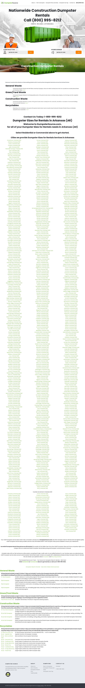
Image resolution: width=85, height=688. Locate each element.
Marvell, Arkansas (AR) (14, 429)
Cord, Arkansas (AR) (14, 466)
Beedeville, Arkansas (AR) (70, 371)
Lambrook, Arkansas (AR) (14, 422)
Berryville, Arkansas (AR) (42, 412)
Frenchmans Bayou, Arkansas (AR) (42, 429)
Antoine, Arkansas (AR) (71, 271)
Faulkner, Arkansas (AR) (14, 531)
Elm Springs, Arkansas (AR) (14, 449)
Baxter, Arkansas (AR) (14, 497)
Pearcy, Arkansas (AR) (42, 434)
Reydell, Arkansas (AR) (42, 216)
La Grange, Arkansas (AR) (14, 284)
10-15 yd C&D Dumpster (7, 610)
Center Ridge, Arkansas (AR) (14, 303)
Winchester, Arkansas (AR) (71, 191)
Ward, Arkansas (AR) (70, 439)
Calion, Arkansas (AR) (70, 317)
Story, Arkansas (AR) (42, 488)
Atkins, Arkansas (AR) (42, 145)
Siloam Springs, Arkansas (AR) (71, 261)
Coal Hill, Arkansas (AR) (42, 368)
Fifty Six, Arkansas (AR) (42, 312)
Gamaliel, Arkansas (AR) (14, 329)
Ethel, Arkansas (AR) (42, 442)
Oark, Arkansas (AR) (14, 150)
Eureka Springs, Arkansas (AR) (42, 381)
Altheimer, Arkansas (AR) (70, 189)
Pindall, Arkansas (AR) (42, 220)
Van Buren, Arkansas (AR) (70, 412)
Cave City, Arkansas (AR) (14, 220)
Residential (25, 562)
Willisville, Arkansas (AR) (42, 340)
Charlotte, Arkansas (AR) (42, 385)
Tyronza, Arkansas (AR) (71, 284)
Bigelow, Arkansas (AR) (42, 379)
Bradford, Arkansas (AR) (14, 296)
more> (24, 90)
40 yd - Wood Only (6, 650)
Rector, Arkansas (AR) (71, 247)
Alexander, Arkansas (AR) (14, 232)
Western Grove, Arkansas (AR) (71, 266)
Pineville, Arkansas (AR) (42, 172)
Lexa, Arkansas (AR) (42, 167)
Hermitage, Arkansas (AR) (71, 296)
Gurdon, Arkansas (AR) (14, 278)
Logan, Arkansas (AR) (42, 519)
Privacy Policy (40, 685)
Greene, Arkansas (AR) (42, 495)
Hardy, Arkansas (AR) (42, 323)
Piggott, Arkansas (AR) (14, 203)
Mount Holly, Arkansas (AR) (42, 454)
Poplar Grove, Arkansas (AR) (70, 194)
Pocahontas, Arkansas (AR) (71, 356)
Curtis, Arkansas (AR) (42, 400)
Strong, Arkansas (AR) (14, 335)
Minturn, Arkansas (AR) (71, 184)
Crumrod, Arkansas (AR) (70, 376)
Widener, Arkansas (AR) (42, 179)
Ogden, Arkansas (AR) (42, 386)
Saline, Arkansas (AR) (70, 511)
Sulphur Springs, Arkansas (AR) (42, 235)
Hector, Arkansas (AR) (71, 458)
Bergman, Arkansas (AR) (14, 154)
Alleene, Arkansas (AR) (42, 233)
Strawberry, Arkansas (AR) (71, 373)
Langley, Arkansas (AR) (42, 315)
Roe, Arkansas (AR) (42, 308)
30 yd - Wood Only (6, 645)
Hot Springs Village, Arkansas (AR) (42, 459)
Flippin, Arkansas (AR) (14, 463)
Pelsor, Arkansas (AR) (70, 346)
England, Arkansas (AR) (71, 281)
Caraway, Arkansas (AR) (14, 222)
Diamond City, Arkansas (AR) (42, 469)
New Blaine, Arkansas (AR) (42, 210)
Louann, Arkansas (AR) (71, 267)
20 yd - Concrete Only (7, 639)
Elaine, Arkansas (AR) (14, 427)
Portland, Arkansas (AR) (14, 405)
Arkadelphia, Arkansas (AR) (14, 468)
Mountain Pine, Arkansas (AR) (42, 230)
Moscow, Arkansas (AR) (71, 449)
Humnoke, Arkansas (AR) (42, 166)
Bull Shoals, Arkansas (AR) (71, 198)
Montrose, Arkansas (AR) (42, 388)
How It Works (34, 668)
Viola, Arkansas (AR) (14, 349)
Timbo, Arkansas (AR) (42, 191)
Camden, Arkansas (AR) (42, 396)
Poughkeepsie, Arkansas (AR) (42, 222)
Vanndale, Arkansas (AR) (14, 164)
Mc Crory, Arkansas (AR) (14, 369)
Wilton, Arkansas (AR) (14, 206)
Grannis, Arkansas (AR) (14, 403)
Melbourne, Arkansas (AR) (42, 303)
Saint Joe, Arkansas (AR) (42, 363)
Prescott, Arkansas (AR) (71, 164)
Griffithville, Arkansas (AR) (42, 225)
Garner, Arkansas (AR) (71, 437)
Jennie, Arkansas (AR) (42, 305)
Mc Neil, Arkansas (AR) (71, 235)
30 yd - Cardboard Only (7, 641)
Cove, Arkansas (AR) (42, 142)
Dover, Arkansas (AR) (14, 413)
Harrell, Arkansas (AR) (71, 199)
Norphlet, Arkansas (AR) (42, 437)
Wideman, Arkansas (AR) (70, 395)
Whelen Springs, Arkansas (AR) (14, 407)
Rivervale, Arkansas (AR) (42, 346)
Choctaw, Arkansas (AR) (70, 351)
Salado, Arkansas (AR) (71, 469)
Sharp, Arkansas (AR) (70, 519)
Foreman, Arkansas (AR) (14, 169)
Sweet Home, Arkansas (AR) (14, 205)
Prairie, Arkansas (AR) (70, 504)
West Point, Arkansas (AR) (14, 159)
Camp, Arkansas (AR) (14, 357)
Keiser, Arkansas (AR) (14, 237)
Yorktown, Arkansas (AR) (70, 205)
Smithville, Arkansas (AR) (42, 271)
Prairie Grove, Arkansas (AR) (42, 344)
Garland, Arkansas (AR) (14, 536)
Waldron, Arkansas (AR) (14, 215)
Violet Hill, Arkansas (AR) (42, 244)
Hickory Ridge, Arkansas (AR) (70, 291)
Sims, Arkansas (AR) (14, 417)
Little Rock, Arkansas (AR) (70, 162)
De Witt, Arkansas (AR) (42, 194)
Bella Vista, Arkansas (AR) (42, 184)
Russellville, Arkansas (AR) (14, 456)
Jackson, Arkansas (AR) (42, 505)
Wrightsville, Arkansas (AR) (14, 481)
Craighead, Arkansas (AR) (14, 519)
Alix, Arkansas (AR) (14, 160)
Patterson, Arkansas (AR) (70, 313)
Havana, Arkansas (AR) (14, 410)
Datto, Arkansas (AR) (70, 152)
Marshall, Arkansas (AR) (42, 237)
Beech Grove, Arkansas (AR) (70, 264)
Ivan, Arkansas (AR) (14, 420)
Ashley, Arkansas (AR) (14, 495)
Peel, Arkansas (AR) (42, 152)
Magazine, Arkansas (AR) (70, 276)
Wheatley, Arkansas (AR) (42, 247)
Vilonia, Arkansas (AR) (14, 201)
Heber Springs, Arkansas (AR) (14, 298)
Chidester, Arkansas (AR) (42, 318)
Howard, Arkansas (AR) (42, 500)
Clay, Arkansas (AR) (14, 511)
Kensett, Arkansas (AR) (42, 334)
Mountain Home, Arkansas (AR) (14, 283)
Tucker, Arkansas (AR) (42, 439)
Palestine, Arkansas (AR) (70, 483)
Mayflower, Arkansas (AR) (42, 407)
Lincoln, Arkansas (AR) (14, 216)
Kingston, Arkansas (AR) (71, 461)
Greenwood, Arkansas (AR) (14, 249)
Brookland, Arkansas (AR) (14, 337)
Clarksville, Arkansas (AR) (70, 364)
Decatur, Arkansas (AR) (42, 206)
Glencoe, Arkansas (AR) (71, 383)
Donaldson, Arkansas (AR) (71, 446)
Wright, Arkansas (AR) (42, 183)
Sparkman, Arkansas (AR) (42, 259)
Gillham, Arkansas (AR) (42, 464)
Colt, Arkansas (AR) (71, 172)
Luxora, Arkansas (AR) (42, 150)
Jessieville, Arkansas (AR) (42, 427)
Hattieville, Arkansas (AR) (70, 206)
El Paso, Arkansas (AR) (42, 420)
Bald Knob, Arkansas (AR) (14, 325)
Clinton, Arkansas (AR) (14, 305)
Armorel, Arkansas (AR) (42, 327)
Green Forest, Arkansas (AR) (14, 300)
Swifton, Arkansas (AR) (71, 155)
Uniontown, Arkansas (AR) (71, 308)
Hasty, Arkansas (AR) (70, 254)
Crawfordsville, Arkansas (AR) (71, 278)
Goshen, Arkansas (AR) (71, 269)
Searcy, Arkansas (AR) (71, 315)
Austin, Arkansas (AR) (42, 402)
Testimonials (34, 673)
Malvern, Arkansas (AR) (14, 271)
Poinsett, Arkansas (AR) (71, 499)
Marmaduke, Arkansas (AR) (14, 259)
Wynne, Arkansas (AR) (14, 257)
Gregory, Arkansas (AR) (42, 188)
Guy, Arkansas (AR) (42, 471)
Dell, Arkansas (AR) (14, 179)
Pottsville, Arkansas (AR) (14, 436)
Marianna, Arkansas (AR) (42, 354)
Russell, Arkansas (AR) (14, 464)
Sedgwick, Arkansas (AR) (42, 266)
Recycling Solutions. (56, 556)
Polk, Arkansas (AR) (71, 500)
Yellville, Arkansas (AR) (14, 210)
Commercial (33, 562)
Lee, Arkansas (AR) (42, 514)
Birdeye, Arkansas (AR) (71, 442)
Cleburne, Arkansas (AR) (14, 512)
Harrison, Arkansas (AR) (42, 281)
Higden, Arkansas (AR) (42, 376)
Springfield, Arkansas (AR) (42, 286)
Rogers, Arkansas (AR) (14, 412)
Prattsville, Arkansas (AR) (14, 295)
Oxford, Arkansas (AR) (71, 183)
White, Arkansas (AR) (70, 528)
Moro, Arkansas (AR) (42, 239)
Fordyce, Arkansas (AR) (14, 145)
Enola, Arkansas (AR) (42, 269)
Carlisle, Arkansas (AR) (42, 458)
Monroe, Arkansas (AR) (42, 274)
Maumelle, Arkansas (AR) (70, 388)
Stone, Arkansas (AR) (70, 521)
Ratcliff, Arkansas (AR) (71, 223)
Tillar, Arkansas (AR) (14, 152)
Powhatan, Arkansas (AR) (14, 454)
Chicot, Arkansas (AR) (14, 507)
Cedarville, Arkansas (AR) (14, 196)
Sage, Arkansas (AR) (71, 463)
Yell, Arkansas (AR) (71, 531)
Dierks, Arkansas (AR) (70, 454)
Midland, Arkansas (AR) (71, 480)
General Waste (7, 570)
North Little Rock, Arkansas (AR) (14, 393)
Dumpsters (46, 556)
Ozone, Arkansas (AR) (14, 213)
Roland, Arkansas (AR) (42, 356)
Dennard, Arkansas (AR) (42, 276)
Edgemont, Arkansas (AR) (42, 267)
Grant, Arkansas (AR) (42, 494)
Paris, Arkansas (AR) (71, 436)
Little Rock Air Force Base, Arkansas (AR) (42, 250)
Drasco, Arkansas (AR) (71, 306)
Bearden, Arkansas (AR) (42, 383)
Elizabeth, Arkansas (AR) (42, 446)
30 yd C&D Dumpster (6, 617)
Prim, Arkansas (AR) (14, 447)
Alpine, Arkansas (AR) (42, 325)
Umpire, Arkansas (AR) (71, 213)
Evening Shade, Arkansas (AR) (42, 405)
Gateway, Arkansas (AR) (70, 344)
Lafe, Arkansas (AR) (71, 335)
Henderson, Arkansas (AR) (71, 478)
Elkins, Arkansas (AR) (42, 378)
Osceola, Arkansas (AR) (42, 390)
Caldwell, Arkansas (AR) (14, 252)
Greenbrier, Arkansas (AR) (14, 395)
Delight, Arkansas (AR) (42, 456)
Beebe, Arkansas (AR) (14, 171)
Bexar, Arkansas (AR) (42, 298)
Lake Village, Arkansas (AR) (71, 422)
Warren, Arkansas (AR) (14, 293)
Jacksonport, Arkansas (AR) (70, 359)
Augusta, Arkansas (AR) (14, 398)
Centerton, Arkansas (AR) (14, 306)
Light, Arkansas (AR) (14, 147)
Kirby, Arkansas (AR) (71, 147)
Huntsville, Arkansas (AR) (14, 184)
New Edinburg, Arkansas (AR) (14, 167)
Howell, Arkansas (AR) (71, 320)
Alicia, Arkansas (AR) (70, 274)
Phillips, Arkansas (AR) (71, 495)
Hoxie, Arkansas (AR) (42, 342)
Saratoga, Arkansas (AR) (14, 289)
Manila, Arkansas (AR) (42, 176)
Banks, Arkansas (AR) (42, 475)
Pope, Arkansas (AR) (70, 502)
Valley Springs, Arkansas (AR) (70, 240)
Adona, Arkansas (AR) (14, 193)
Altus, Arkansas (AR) (71, 475)
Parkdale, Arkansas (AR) (42, 366)
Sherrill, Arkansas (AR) (71, 340)
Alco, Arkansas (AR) (14, 408)
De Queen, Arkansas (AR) (42, 395)
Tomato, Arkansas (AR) (14, 351)
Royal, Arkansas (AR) (14, 388)
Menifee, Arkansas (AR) (42, 419)
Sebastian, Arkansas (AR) (70, 516)
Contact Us (72, 2)
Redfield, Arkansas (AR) (14, 364)
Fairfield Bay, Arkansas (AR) (42, 160)
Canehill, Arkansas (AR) (14, 288)
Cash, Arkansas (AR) (14, 458)
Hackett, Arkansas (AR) (42, 357)
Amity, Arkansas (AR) (70, 149)
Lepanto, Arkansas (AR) (42, 171)
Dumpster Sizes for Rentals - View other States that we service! (42, 567)
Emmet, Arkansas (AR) (71, 298)
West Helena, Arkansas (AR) (42, 279)
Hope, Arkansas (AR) (42, 329)
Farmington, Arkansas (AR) (71, 434)
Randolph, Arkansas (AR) (70, 507)
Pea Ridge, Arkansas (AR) (14, 347)
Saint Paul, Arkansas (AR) (70, 220)
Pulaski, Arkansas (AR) (71, 505)
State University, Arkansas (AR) (71, 393)
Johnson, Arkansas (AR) (42, 273)
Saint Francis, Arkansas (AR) (14, 441)
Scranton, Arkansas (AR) (42, 424)
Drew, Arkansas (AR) (14, 529)
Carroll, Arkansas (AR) (14, 505)
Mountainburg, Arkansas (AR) (42, 371)
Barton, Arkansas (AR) (71, 250)
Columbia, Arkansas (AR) (14, 516)
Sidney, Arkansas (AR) (14, 461)
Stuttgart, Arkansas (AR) (42, 147)
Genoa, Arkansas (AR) (14, 176)
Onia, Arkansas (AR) (71, 452)
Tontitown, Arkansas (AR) (42, 485)
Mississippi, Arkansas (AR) (42, 528)
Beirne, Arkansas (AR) (42, 242)
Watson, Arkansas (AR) (71, 262)
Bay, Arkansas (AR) (71, 427)
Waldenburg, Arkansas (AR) (14, 291)
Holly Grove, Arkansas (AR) (14, 473)
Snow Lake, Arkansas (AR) (42, 300)
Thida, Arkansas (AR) (14, 267)
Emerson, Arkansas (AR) (71, 230)
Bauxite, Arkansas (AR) (71, 405)
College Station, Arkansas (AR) (42, 483)
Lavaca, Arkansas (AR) (14, 308)
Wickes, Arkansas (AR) (42, 313)
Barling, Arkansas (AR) (14, 344)
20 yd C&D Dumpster (6, 613)
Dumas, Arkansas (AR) (42, 140)
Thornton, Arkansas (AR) (14, 256)
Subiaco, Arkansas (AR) (14, 354)
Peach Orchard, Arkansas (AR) (71, 339)
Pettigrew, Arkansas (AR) (42, 436)
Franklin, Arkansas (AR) (42, 317)
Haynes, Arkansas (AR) (71, 140)
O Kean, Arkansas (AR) (14, 459)
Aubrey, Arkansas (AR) (14, 480)
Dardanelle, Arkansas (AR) (14, 376)
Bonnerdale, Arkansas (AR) (42, 478)
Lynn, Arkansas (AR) (42, 408)
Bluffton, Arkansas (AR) (42, 391)
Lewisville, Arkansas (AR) (70, 381)
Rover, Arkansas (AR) (70, 216)
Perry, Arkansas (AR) (42, 432)
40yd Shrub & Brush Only (7, 599)
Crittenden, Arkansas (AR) (14, 522)
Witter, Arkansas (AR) (14, 286)
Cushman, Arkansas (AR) (14, 425)
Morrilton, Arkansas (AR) (42, 264)
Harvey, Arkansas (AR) (14, 340)
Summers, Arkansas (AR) (14, 172)
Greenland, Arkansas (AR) (42, 335)
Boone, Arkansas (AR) (14, 500)
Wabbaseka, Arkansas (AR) (14, 211)
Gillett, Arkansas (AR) (42, 256)
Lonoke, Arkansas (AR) (14, 400)
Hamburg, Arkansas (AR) (70, 451)
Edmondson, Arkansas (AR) (42, 359)
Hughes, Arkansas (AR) (14, 230)
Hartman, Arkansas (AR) (14, 339)
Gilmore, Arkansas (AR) (42, 203)
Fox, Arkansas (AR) (42, 468)
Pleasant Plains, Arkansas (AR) (71, 203)
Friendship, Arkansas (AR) (14, 346)
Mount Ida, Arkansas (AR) (14, 444)
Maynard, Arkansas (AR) (71, 242)
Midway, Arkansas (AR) (14, 244)
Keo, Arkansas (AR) (42, 422)
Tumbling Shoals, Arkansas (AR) (71, 464)
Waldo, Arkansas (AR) (70, 171)
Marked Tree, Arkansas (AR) (42, 157)
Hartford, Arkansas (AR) (42, 364)
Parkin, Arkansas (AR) (14, 334)
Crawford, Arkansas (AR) (14, 521)
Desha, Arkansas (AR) (14, 446)
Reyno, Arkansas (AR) (14, 279)
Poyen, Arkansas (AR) (42, 174)
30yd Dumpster (5, 584)
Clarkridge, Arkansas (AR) (42, 403)
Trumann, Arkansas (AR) (70, 181)
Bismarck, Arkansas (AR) (14, 483)
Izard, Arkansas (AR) (42, 504)
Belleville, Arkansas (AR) (42, 211)
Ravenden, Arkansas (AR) (14, 451)
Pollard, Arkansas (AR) (71, 425)
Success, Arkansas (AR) (71, 361)
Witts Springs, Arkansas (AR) (14, 313)
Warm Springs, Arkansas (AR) (14, 166)
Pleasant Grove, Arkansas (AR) (71, 429)
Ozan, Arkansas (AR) (70, 334)
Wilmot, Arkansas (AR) (42, 413)
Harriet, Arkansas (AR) (71, 329)
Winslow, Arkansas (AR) (71, 366)
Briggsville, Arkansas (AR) (14, 281)
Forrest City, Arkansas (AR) (71, 342)
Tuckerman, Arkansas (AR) (71, 430)
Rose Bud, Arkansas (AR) (42, 337)
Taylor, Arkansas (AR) (42, 232)
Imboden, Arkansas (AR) (70, 225)
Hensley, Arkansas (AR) (42, 293)
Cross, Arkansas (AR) (14, 524)
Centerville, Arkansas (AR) (71, 391)
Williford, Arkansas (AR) (14, 424)
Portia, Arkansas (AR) (42, 463)
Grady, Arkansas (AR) (14, 402)
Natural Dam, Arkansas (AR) (14, 352)
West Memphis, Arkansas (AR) (71, 332)
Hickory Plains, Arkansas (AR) (70, 419)
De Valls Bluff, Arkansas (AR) (14, 225)
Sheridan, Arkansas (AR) (71, 303)
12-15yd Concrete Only (7, 632)
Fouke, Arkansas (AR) (70, 318)
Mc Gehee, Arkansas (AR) (70, 369)
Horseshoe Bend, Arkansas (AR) (71, 368)
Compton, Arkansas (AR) (14, 442)
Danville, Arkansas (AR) (42, 415)
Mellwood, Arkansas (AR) (42, 215)
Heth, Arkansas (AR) (71, 237)
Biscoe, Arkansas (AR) (14, 194)
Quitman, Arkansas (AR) (71, 218)
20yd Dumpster (5, 580)
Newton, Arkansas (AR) (42, 534)
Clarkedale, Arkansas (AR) (42, 461)
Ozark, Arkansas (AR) (42, 154)
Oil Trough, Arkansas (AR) (14, 239)
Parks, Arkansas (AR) (42, 278)
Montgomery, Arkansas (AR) (42, 531)
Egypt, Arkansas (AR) (42, 296)
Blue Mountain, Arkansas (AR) (42, 189)
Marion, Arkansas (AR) (71, 327)
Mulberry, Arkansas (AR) (42, 451)
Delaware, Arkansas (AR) (14, 274)
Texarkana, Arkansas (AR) (14, 235)
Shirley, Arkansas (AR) (71, 485)
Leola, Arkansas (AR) (70, 227)
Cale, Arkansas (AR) (71, 159)
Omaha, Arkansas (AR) (42, 196)
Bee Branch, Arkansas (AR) (71, 301)
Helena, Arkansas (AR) (42, 295)
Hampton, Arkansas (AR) (70, 228)
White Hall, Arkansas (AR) (42, 447)
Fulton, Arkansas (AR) (42, 257)
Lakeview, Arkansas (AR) (42, 320)
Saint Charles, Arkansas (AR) (14, 488)
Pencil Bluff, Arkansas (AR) (14, 266)
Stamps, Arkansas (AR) (71, 408)
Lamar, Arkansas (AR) (14, 475)
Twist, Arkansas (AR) (70, 385)
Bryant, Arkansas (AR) (14, 371)
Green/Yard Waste (9, 593)
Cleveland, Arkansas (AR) (14, 269)
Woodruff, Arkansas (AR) (70, 529)
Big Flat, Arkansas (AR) (71, 188)
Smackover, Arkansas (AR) (14, 140)
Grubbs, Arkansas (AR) (14, 383)
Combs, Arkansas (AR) (71, 459)
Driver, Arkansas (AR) (14, 143)
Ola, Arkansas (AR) (14, 430)
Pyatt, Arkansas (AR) (70, 249)
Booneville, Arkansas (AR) (70, 160)
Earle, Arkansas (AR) (71, 174)
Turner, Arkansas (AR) (14, 276)
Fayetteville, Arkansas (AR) (71, 420)
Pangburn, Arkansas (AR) (14, 379)
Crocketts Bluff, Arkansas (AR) (42, 332)
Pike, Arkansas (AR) (71, 497)
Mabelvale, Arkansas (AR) (42, 169)
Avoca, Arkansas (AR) (42, 199)
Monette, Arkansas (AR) (14, 242)
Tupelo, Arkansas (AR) (14, 245)
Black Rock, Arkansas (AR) (42, 164)
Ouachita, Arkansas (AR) (42, 536)
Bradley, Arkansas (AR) (14, 261)
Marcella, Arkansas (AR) (71, 466)
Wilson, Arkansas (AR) (70, 352)
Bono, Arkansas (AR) (42, 249)
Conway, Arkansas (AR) (42, 352)
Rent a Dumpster (41, 2)
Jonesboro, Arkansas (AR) (71, 410)
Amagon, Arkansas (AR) (42, 283)
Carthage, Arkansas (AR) (14, 240)
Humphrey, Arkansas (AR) (14, 396)
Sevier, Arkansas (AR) (70, 517)
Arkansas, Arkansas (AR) (14, 494)
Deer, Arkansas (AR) (42, 228)
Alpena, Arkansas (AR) (71, 323)
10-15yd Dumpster (6, 577)
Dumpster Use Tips (63, 2)
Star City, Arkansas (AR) (14, 155)
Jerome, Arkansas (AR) (14, 188)
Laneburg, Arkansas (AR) (70, 167)
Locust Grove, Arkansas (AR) (14, 250)
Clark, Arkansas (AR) (14, 509)
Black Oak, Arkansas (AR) (70, 215)
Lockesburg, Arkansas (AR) (14, 181)
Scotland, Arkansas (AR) (71, 257)
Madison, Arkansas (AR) (71, 288)
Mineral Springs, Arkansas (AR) (71, 441)
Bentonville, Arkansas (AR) (71, 305)
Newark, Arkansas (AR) (42, 430)
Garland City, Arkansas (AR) (71, 403)
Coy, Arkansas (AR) (14, 356)
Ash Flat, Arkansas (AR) (71, 456)
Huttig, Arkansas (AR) (14, 233)
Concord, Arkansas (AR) (71, 273)
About (33, 2)
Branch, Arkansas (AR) (71, 252)
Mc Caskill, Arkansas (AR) (42, 177)
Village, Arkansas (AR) (71, 157)
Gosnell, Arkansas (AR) (71, 286)
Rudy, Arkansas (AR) (14, 471)
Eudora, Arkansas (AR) (42, 473)
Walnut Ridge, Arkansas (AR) (14, 373)
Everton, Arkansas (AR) (14, 386)
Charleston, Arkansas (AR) (14, 186)
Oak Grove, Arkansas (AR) (71, 300)
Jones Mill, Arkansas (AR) (70, 349)
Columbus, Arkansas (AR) (70, 166)
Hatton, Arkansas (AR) (42, 410)
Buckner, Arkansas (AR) (42, 480)
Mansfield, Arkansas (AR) (42, 330)
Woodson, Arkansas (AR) (70, 378)
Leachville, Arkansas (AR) (70, 145)
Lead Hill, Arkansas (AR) (14, 174)
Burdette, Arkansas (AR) (71, 476)
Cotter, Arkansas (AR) (42, 143)
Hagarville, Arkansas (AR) (70, 208)
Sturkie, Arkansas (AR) (14, 332)
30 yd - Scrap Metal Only (7, 643)
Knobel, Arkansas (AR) (14, 315)
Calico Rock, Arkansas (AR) (42, 252)
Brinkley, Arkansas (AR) (14, 191)
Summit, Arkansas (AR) (14, 366)
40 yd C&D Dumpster (6, 620)
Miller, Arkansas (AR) (42, 526)
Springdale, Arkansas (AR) (71, 330)
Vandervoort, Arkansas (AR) (42, 417)
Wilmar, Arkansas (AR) (42, 149)
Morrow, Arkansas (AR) (42, 349)
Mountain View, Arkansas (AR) (14, 323)
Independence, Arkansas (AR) (42, 502)
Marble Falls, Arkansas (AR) (14, 189)
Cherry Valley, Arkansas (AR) (42, 374)
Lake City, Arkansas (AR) (42, 162)
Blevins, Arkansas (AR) (42, 322)
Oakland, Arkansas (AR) (71, 337)
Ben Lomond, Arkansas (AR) (71, 222)
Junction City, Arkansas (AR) (70, 196)
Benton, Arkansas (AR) (71, 486)
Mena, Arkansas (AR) (70, 468)
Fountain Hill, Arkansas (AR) (42, 373)
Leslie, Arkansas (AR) (42, 261)
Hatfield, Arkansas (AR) (71, 169)
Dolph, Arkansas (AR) (70, 363)
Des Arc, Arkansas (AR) (14, 374)
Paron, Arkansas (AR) (14, 452)
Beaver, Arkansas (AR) (42, 288)
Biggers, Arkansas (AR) (42, 186)
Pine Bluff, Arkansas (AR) (42, 476)
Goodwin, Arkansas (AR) (42, 205)
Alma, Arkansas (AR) (14, 476)
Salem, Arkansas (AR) (14, 264)
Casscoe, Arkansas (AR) (14, 273)
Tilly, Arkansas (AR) (71, 473)
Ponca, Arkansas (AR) (42, 201)
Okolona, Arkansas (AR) (14, 142)
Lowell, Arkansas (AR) (14, 312)
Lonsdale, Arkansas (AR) (14, 381)
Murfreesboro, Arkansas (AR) (42, 240)
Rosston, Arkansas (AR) (14, 437)
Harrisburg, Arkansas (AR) (14, 322)
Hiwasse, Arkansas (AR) (14, 320)
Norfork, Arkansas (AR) (71, 211)
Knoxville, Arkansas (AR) (71, 259)
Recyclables (6, 626)
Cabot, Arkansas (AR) (42, 361)
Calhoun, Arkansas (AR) (14, 504)
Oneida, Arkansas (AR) (42, 306)
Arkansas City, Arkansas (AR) (70, 447)
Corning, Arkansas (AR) (14, 183)
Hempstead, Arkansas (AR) (42, 497)
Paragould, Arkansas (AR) (14, 223)
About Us (33, 666)
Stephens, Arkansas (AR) (14, 162)
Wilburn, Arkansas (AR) (71, 239)
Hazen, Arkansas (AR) (42, 393)
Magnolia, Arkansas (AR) (42, 310)
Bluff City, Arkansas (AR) (71, 193)
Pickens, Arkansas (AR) (42, 227)
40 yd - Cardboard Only (7, 647)
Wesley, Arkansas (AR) (71, 471)
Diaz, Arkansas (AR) (14, 157)
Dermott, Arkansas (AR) (71, 386)
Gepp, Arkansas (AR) (42, 486)
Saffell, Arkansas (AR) (42, 452)
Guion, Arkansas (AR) (70, 179)
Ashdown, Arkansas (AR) (70, 374)
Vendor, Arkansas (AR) (14, 439)
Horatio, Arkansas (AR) (42, 218)
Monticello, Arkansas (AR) (71, 402)
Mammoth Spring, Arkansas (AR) (70, 256)
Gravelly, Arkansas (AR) (14, 391)
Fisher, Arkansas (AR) (70, 283)
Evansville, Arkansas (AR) (70, 413)
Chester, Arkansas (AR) (71, 424)
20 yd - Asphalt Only (6, 634)
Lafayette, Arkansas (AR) (42, 511)
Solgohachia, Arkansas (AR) (71, 289)
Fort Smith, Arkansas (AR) (14, 432)
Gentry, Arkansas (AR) (42, 262)
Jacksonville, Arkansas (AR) (71, 444)
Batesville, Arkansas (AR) (42, 481)
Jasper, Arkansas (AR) (71, 322)
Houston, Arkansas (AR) (14, 227)
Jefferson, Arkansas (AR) (42, 213)
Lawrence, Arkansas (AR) (42, 512)
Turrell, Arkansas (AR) (14, 198)
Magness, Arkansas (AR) (42, 339)
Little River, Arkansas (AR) (42, 517)
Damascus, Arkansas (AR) (71, 186)
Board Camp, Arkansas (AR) (71, 432)
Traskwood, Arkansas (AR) (71, 295)
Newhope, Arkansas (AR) (70, 312)
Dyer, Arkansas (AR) (71, 293)
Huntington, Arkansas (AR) (71, 415)
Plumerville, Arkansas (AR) (42, 181)
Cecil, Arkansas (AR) (71, 176)
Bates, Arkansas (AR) (14, 359)
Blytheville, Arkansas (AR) (70, 154)
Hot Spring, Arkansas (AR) (42, 499)
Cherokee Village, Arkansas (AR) (70, 347)
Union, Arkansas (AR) (70, 522)
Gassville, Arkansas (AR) (14, 361)
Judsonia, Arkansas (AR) (71, 232)
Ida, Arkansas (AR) (71, 150)
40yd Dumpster (5, 587)
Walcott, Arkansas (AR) (42, 159)
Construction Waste (9, 603)
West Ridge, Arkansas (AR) (14, 390)
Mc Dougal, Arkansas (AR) (14, 327)
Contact (58, 666)
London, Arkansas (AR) (42, 245)
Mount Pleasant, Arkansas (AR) (71, 233)
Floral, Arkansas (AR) (14, 363)
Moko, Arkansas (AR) (14, 385)
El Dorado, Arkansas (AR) (14, 218)
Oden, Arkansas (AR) (14, 478)
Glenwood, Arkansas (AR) (70, 143)
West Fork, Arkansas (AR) (70, 201)
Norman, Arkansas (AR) (14, 301)
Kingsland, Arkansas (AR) (14, 419)
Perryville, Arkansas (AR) (70, 390)
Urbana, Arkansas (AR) (42, 351)
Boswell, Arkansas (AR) (42, 155)
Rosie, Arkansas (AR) (70, 400)
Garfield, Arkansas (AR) (42, 441)
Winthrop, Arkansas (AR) (42, 223)
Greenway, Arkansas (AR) (14, 342)
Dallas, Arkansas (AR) (14, 526)
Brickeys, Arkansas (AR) (42, 291)
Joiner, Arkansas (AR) (70, 417)
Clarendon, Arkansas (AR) (14, 434)
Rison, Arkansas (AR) (14, 177)
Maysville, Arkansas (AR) (42, 347)
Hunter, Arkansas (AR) (71, 357)
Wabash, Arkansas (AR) (42, 466)
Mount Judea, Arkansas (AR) (42, 254)
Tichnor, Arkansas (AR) (71, 245)
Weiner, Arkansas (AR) (71, 325)
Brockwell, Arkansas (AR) (14, 318)
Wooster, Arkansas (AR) (14, 310)
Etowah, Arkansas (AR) (14, 199)
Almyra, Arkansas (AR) (14, 254)
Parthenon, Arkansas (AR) (71, 396)
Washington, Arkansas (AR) (42, 369)
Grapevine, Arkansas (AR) (71, 481)
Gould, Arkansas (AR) (42, 398)
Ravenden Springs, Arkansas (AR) (14, 149)
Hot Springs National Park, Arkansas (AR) (42, 208)
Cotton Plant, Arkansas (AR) (42, 301)
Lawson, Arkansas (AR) (71, 407)
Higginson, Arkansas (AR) (70, 279)
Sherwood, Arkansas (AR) (14, 247)
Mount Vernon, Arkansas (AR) (14, 317)
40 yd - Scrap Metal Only (7, 648)
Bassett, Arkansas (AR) (42, 198)
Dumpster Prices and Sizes (52, 2)
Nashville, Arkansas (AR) (71, 244)
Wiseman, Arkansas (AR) (14, 486)
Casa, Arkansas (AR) (42, 425)
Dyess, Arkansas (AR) (42, 284)
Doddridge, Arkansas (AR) (42, 449)
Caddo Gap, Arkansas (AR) (71, 379)
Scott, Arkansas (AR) (42, 444)
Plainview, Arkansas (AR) (14, 415)
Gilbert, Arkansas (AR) (14, 208)
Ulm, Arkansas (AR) (14, 330)
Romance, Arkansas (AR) (42, 289)
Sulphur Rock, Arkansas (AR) (70, 177)
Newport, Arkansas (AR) (71, 398)
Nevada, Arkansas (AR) (42, 533)
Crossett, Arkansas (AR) (71, 354)
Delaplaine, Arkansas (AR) (71, 310)
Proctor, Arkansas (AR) (14, 378)
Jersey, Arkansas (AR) (14, 368)
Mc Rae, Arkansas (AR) (71, 210)
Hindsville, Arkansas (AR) (70, 142)
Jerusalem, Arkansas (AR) (42, 193)
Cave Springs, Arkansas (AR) (14, 262)
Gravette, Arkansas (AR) (14, 485)
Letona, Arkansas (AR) (14, 228)
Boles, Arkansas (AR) (14, 469)
